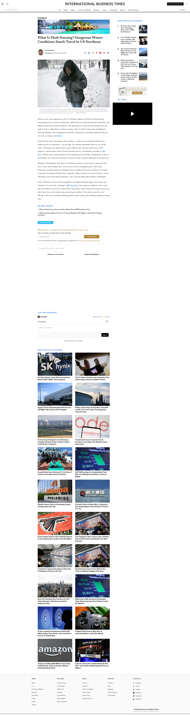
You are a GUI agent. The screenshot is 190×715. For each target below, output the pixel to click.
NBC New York (72, 185)
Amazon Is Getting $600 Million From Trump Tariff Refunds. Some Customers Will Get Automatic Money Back (54, 666)
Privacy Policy (96, 240)
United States (111, 695)
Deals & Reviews (133, 10)
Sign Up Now (137, 93)
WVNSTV (58, 136)
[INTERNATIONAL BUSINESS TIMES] (95, 4)
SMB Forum (60, 689)
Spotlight (59, 692)
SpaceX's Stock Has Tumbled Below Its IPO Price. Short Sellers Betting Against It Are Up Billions (91, 666)
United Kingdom (112, 692)
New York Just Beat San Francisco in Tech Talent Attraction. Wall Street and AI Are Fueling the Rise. (53, 601)
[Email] (104, 53)
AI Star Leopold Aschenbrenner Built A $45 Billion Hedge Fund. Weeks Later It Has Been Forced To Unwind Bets (54, 634)
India (109, 686)
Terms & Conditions (88, 689)
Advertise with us (87, 698)
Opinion (122, 10)
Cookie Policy (86, 695)
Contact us (85, 686)
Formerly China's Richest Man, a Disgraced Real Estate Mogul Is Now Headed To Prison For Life (91, 507)
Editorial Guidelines (92, 254)
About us (84, 683)
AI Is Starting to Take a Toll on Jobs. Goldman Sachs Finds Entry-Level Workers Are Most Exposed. (92, 539)
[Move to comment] (108, 53)
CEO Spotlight (61, 698)
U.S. (60, 10)
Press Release (61, 695)
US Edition (183, 10)
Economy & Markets (84, 10)
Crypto (104, 10)
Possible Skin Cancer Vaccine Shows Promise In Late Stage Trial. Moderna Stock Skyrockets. (91, 442)
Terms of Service (84, 240)
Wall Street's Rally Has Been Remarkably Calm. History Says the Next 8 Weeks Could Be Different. (91, 601)
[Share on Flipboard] (96, 53)
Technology (113, 10)
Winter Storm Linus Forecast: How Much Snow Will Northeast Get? (64, 210)
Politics (73, 10)
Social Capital (61, 686)
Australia (110, 683)
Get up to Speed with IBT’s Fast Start (135, 88)
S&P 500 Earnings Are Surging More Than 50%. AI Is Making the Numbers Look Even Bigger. (91, 474)
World (66, 10)
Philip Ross (50, 50)
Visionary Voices (62, 683)
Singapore (110, 689)
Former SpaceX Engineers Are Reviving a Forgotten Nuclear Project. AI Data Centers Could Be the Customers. (54, 442)
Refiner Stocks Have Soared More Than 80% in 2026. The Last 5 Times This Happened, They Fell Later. (91, 410)
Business (96, 10)
